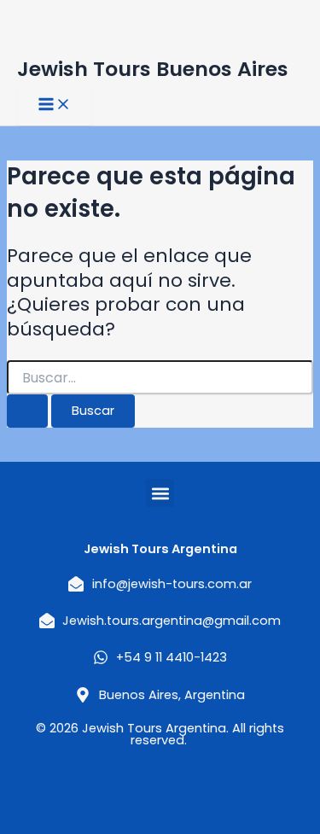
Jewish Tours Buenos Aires (152, 69)
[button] (160, 493)
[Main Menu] (54, 105)
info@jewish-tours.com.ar (172, 583)
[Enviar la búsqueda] (27, 411)
